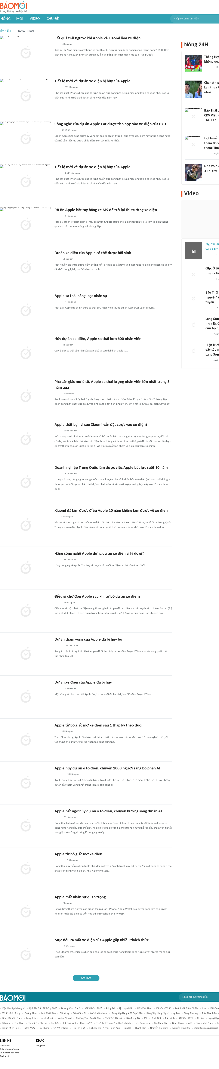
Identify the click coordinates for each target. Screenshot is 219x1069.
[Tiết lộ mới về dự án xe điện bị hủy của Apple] (25, 96)
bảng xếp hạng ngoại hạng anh (163, 1013)
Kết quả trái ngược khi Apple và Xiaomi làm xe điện (98, 38)
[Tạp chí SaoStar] (59, 646)
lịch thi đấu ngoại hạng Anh (104, 1028)
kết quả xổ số (163, 1008)
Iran (204, 1008)
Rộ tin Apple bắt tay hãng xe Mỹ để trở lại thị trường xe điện (106, 210)
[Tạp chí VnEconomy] (58, 431)
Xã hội (43, 1023)
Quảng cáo (5, 1056)
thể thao (19, 1023)
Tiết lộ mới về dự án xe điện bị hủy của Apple (92, 81)
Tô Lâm (200, 1018)
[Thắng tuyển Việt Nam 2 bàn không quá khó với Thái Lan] (193, 63)
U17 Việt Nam (60, 1028)
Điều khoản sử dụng (9, 1049)
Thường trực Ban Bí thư (88, 1018)
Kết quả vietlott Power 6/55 (77, 1023)
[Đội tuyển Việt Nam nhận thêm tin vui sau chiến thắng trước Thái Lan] (193, 144)
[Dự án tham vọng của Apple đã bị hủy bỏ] (25, 654)
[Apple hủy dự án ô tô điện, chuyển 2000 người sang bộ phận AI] (25, 783)
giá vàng (64, 1013)
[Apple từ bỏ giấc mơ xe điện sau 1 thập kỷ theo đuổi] (25, 740)
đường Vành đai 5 (70, 1008)
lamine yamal (64, 1018)
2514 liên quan (72, 87)
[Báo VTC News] (60, 860)
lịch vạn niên (126, 1008)
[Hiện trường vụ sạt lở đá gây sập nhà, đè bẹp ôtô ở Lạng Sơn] (193, 351)
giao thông (178, 1023)
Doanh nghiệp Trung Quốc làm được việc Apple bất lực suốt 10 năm (111, 468)
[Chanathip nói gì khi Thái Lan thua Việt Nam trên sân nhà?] (193, 89)
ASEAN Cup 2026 (93, 1008)
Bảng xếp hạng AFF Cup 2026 (127, 1013)
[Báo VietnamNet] (58, 394)
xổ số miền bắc (10, 1028)
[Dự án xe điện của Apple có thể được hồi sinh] (25, 267)
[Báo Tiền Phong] (59, 173)
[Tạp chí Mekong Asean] (57, 517)
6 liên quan (69, 946)
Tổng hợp (40, 1046)
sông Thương (191, 1013)
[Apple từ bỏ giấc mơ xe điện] (25, 869)
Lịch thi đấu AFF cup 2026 (43, 1008)
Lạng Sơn (31, 1018)
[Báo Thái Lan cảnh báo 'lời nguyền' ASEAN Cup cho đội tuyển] (193, 298)
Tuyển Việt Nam (204, 1023)
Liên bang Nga (142, 1023)
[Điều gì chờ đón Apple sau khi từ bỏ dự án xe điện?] (25, 611)
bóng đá (110, 1008)
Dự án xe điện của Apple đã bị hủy (83, 683)
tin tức (55, 1023)
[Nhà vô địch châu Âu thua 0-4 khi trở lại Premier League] (193, 172)
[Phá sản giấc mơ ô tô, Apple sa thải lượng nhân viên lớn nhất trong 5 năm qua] (25, 396)
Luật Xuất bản (48, 1013)
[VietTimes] (58, 946)
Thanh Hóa (140, 1028)
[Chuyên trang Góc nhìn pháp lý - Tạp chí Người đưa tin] (208, 334)
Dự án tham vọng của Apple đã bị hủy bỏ (88, 640)
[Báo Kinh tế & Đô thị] (59, 302)
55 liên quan (71, 474)
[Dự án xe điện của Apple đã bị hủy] (25, 697)
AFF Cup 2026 (186, 1018)
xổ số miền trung (11, 1013)
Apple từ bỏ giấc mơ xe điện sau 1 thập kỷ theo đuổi (98, 725)
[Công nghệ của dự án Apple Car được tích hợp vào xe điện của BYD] (25, 139)
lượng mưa (29, 1028)
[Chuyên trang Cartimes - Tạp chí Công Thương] (57, 130)
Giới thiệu (5, 1046)
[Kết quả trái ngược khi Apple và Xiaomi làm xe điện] (25, 53)
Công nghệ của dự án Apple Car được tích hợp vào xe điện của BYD (110, 124)
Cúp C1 (127, 1028)
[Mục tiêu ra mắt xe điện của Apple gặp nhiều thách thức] (25, 955)
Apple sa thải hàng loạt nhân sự (81, 296)
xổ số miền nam (99, 1013)
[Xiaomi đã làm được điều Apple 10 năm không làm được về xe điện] (25, 525)
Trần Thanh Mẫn (210, 1013)
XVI (146, 1018)
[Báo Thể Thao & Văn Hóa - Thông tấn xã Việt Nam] (58, 603)
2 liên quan (67, 903)
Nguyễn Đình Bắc (181, 1028)
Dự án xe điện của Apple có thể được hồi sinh (93, 253)
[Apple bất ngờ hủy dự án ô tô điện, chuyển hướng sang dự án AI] (25, 826)
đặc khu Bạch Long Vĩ (13, 1008)
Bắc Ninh (170, 1018)
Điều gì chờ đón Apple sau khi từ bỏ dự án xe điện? (98, 597)
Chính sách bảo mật (9, 1053)
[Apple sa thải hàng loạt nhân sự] (25, 310)
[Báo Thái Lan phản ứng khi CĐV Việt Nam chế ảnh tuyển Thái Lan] (193, 116)
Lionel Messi (46, 1018)
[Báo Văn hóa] (208, 153)
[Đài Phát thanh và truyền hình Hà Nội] (210, 308)
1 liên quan (70, 216)
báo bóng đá (133, 1018)
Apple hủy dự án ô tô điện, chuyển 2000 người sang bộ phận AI (107, 768)
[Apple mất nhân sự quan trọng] (25, 912)
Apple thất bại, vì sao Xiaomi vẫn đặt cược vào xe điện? (101, 425)
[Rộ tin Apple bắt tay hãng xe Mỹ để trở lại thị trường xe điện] (25, 224)
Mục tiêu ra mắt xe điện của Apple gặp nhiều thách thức (102, 940)
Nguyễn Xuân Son (159, 1028)
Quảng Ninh (31, 1013)
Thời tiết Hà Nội (113, 1018)
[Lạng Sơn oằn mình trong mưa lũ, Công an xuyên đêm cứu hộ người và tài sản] (193, 325)
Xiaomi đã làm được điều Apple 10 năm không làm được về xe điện (111, 511)
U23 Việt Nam (144, 1008)
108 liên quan (70, 431)
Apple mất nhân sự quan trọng (80, 897)
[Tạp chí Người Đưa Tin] (58, 560)
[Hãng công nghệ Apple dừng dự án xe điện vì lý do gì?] (25, 568)
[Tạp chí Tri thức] (57, 44)
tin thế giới (79, 1028)
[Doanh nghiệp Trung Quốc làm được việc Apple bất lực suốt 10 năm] (25, 482)
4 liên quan (67, 44)
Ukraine (6, 1023)
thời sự (32, 1023)
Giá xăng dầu (161, 1023)
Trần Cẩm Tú (79, 1013)
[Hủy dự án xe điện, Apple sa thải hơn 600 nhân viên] (25, 353)
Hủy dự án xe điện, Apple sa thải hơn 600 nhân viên (98, 339)
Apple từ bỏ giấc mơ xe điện (78, 854)
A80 (190, 1023)
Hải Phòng (44, 1028)
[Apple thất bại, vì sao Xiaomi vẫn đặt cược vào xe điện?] (25, 439)
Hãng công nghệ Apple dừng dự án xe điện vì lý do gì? (99, 554)
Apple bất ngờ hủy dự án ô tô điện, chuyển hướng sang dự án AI (108, 811)
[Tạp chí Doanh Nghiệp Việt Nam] (58, 87)
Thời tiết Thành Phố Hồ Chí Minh (113, 1023)
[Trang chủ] (13, 7)
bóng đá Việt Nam (12, 1018)
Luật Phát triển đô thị (186, 1008)
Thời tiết (156, 1018)
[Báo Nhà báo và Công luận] (60, 774)
